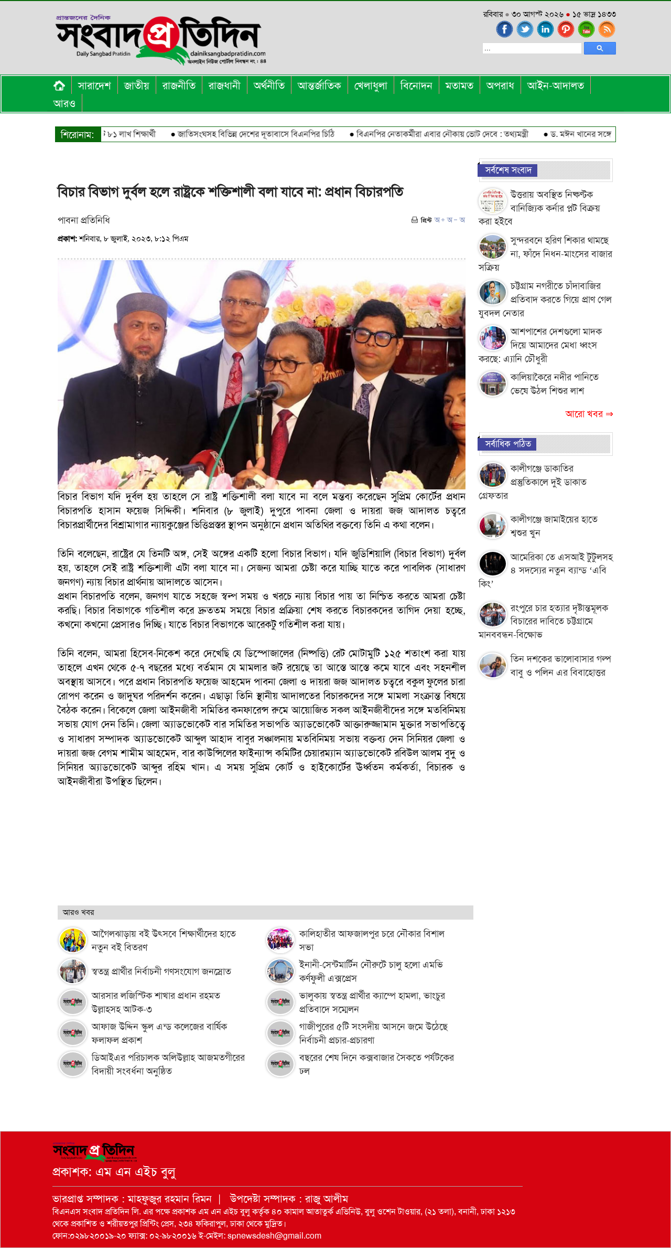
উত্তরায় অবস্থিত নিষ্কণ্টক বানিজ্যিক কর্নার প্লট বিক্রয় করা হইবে (539, 208)
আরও (64, 103)
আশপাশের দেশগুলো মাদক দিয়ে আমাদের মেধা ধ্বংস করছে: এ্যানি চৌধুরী (540, 345)
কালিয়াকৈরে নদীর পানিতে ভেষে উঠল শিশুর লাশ (555, 384)
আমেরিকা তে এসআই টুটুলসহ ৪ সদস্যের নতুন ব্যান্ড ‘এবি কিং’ (546, 570)
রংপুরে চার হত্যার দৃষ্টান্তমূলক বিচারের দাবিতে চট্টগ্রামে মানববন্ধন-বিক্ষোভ (543, 621)
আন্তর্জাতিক (319, 85)
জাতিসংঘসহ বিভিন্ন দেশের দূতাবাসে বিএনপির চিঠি (235, 134)
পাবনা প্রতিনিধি (84, 220)
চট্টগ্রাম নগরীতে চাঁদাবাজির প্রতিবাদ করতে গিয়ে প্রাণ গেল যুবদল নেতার (545, 299)
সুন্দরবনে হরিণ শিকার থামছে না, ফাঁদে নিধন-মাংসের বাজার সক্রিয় (545, 253)
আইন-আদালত (555, 85)
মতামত (459, 85)
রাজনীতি (179, 85)
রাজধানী (225, 85)
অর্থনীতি (269, 85)
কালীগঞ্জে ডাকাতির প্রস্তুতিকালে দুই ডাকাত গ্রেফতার (533, 482)
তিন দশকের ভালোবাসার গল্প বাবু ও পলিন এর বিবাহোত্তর (561, 666)
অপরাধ (500, 85)
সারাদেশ (94, 85)
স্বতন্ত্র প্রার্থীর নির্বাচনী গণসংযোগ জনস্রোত (161, 971)
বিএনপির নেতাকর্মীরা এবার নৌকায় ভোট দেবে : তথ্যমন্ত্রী (422, 134)
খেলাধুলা (370, 85)
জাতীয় (136, 85)
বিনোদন (416, 85)
